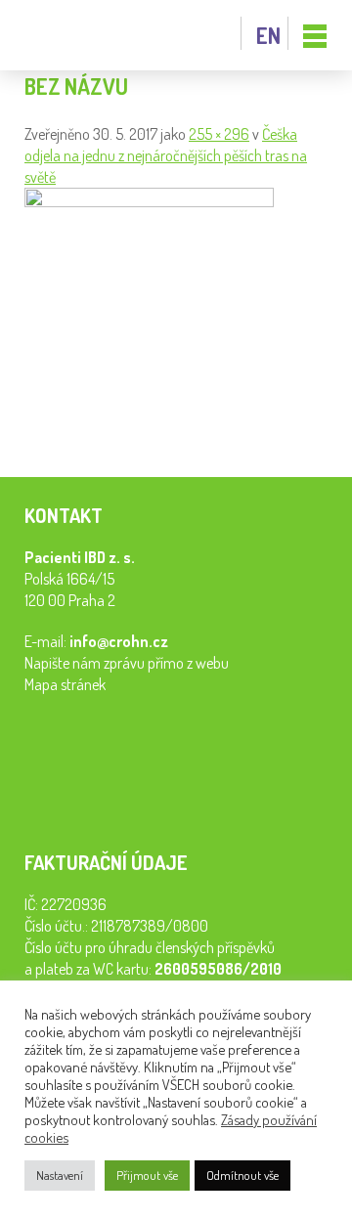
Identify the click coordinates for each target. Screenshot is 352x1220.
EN (268, 35)
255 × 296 (219, 134)
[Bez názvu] (149, 201)
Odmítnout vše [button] (242, 1175)
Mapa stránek (65, 684)
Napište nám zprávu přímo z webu (126, 663)
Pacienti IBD (68, 35)
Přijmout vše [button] (147, 1175)
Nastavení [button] (59, 1175)
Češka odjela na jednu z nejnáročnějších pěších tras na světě (165, 155)
